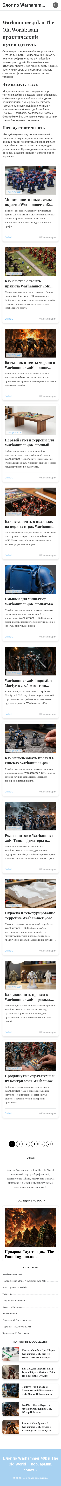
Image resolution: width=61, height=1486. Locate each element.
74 (49, 1143)
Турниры (8, 1294)
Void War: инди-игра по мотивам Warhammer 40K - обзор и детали (37, 1409)
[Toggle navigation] (57, 5)
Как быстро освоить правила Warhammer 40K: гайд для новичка (27, 283)
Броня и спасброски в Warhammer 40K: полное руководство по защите (36, 1427)
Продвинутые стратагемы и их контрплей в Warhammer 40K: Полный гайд (30, 1078)
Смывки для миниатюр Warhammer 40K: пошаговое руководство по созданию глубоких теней (30, 601)
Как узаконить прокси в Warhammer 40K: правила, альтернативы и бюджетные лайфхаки (28, 997)
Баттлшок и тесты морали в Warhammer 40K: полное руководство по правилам (30, 365)
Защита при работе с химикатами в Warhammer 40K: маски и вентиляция (37, 1390)
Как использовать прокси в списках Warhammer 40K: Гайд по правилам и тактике (30, 760)
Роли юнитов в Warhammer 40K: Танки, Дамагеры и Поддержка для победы (29, 838)
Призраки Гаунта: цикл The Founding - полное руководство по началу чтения (29, 1254)
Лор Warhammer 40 (14, 1300)
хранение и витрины (15, 1333)
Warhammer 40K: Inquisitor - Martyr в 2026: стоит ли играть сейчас (30, 683)
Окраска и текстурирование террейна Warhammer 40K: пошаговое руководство (30, 915)
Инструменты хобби (14, 1287)
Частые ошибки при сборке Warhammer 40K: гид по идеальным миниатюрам (39, 1354)
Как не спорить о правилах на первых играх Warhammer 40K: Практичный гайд (30, 524)
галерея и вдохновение (17, 1320)
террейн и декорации (16, 1326)
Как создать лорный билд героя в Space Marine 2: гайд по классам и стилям (38, 1372)
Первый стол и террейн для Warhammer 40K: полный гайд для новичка (29, 443)
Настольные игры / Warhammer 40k (24, 1281)
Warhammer (9, 1313)
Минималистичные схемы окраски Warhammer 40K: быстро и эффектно (28, 202)
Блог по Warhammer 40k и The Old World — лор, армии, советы (24, 5)
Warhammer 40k (12, 1274)
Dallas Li (9, 237)
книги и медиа (12, 1307)
